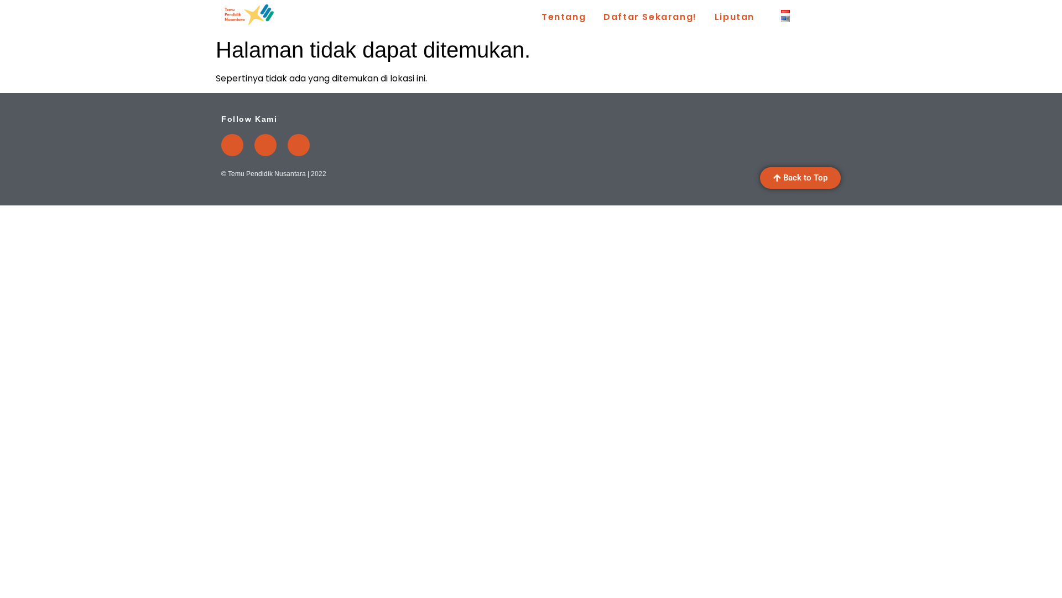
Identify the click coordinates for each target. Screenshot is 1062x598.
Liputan (734, 17)
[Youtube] (232, 145)
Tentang (564, 17)
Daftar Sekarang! (650, 17)
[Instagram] (265, 145)
